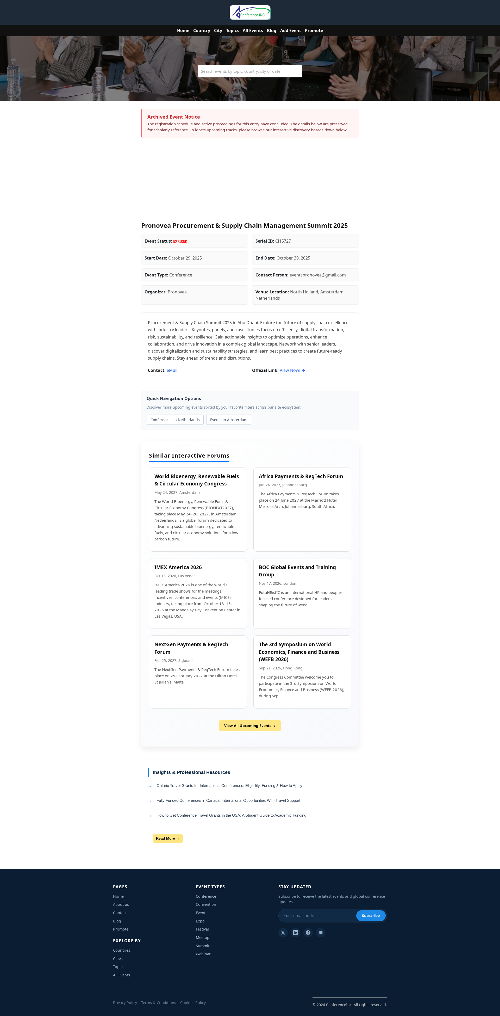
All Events (253, 30)
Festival (202, 929)
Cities (118, 958)
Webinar (203, 953)
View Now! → (292, 370)
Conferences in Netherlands (175, 419)
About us (121, 904)
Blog (271, 30)
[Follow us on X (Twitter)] (283, 932)
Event (200, 912)
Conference (206, 896)
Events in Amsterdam (228, 419)
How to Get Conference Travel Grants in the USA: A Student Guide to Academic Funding (231, 815)
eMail (172, 370)
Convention (206, 904)
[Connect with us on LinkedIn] (295, 932)
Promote (314, 30)
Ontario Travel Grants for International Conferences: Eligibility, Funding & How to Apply (229, 785)
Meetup (202, 937)
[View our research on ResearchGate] (320, 932)
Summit (202, 945)
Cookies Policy (193, 1002)
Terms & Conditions (158, 1002)
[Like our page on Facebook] (308, 932)
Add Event (290, 30)
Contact (120, 912)
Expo (200, 921)
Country (201, 30)
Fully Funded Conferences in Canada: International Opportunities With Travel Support (228, 800)
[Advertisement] (250, 182)
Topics (232, 30)
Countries (121, 950)
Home (183, 30)
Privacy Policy (125, 1002)
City (218, 30)
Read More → (168, 838)
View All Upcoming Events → (250, 725)
